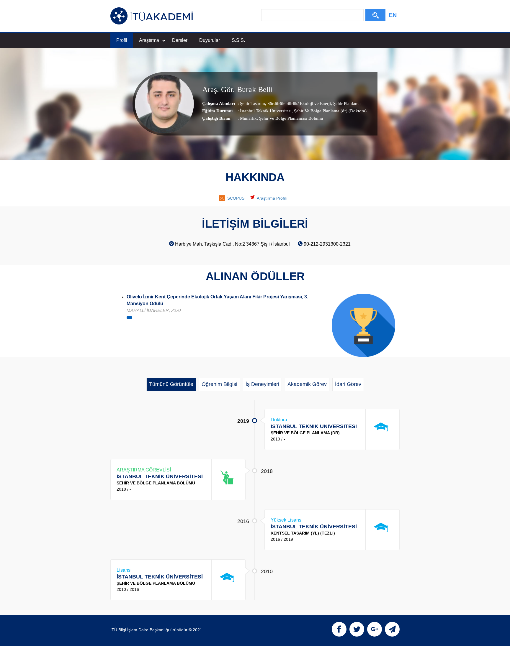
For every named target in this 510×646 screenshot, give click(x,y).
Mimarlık (248, 118)
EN (393, 15)
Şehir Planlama (346, 103)
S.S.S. (238, 40)
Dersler (179, 40)
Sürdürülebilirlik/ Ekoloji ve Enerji (298, 103)
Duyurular (209, 40)
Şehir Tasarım (252, 103)
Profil (121, 40)
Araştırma (149, 40)
